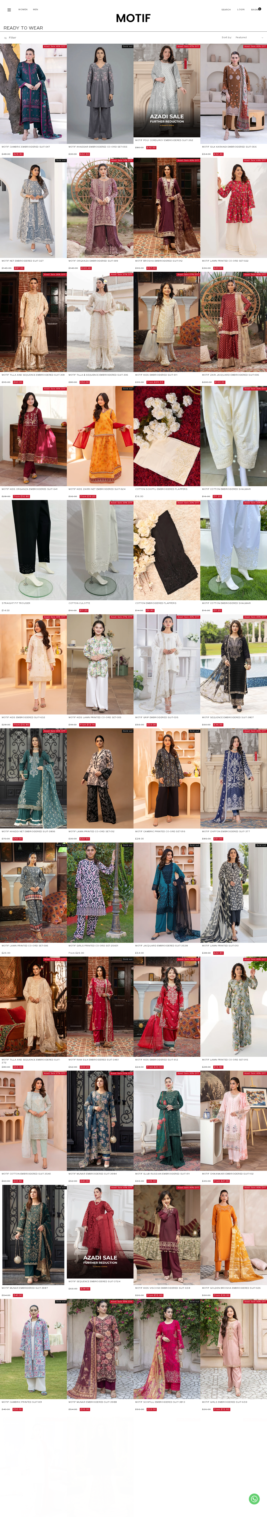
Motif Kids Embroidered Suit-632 (23, 717)
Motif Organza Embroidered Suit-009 (93, 261)
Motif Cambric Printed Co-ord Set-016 (160, 832)
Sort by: (227, 37)
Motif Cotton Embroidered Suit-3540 (26, 1174)
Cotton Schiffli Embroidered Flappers (161, 489)
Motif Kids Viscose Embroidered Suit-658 (162, 1288)
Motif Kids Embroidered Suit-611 (156, 375)
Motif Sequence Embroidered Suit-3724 (94, 1281)
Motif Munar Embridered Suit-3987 (25, 1288)
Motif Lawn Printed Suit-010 (220, 946)
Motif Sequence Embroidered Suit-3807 (228, 717)
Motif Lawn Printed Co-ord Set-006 (25, 946)
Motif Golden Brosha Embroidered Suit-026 (231, 1288)
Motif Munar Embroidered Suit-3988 (93, 1402)
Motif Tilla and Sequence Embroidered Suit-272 (31, 1061)
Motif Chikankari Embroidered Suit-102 (228, 1174)
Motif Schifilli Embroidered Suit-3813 (160, 1402)
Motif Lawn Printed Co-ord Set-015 (225, 1060)
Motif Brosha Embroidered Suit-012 (159, 261)
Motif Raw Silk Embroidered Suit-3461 (94, 1060)
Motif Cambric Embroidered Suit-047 (26, 147)
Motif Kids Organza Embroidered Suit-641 (30, 489)
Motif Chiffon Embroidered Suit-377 (226, 832)
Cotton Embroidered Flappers (155, 603)
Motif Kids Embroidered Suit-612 (156, 1060)
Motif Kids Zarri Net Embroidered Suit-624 (97, 489)
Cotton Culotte (79, 603)
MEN (35, 10)
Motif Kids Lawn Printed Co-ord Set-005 (95, 717)
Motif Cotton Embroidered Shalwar (226, 489)
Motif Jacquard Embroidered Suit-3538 (161, 946)
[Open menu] (9, 10)
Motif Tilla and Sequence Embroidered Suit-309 (33, 375)
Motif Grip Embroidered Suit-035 (157, 717)
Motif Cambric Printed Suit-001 (22, 1402)
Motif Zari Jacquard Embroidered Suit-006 (230, 375)
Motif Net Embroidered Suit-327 (23, 261)
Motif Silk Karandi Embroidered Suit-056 (229, 147)
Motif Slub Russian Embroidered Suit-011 (162, 1174)
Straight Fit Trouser (16, 603)
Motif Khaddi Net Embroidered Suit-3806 (28, 832)
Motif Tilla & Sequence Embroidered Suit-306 (98, 375)
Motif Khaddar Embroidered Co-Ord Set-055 (98, 147)
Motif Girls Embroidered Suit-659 (224, 1402)
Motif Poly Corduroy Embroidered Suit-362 (164, 140)
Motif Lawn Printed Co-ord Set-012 (92, 832)
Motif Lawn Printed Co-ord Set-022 (225, 261)
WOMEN (23, 10)
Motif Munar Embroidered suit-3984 (93, 1174)
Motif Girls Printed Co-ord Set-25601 (93, 946)
